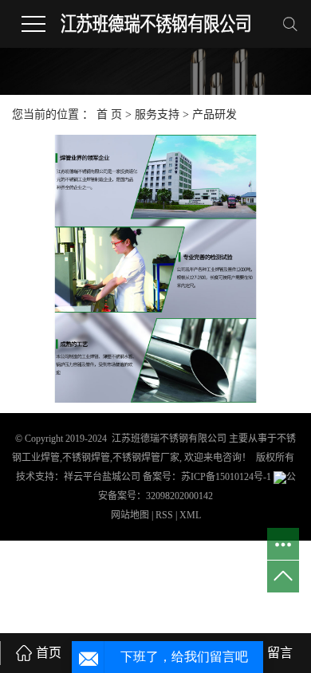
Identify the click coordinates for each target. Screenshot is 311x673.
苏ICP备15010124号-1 (226, 476)
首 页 (109, 114)
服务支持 (159, 114)
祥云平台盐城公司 (102, 476)
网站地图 (131, 515)
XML (190, 515)
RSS (164, 515)
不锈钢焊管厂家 (145, 457)
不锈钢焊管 (86, 457)
